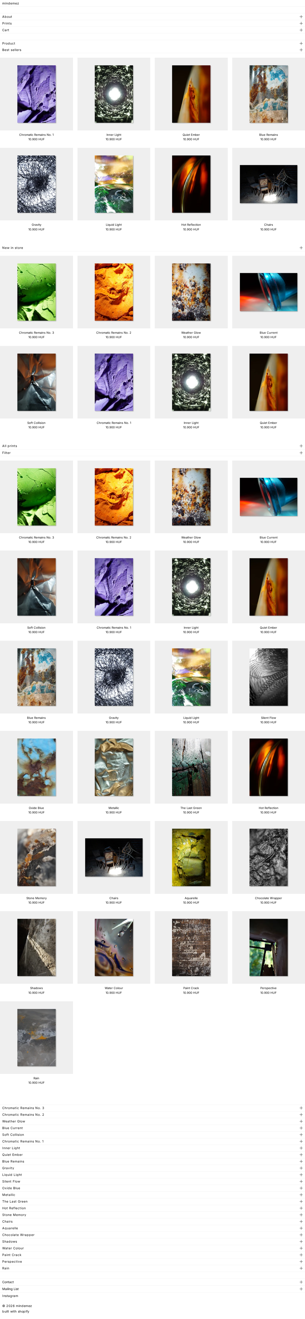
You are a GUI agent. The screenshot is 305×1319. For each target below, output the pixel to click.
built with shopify (15, 1311)
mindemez (10, 3)
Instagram (10, 1296)
